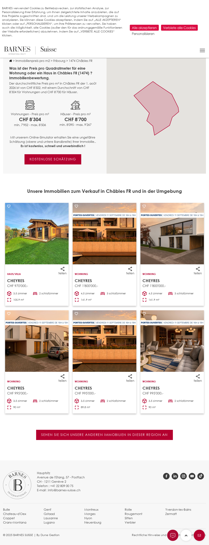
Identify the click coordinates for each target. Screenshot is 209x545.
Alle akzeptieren (144, 28)
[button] (202, 50)
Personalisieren (143, 33)
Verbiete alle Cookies (179, 28)
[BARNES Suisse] (30, 50)
